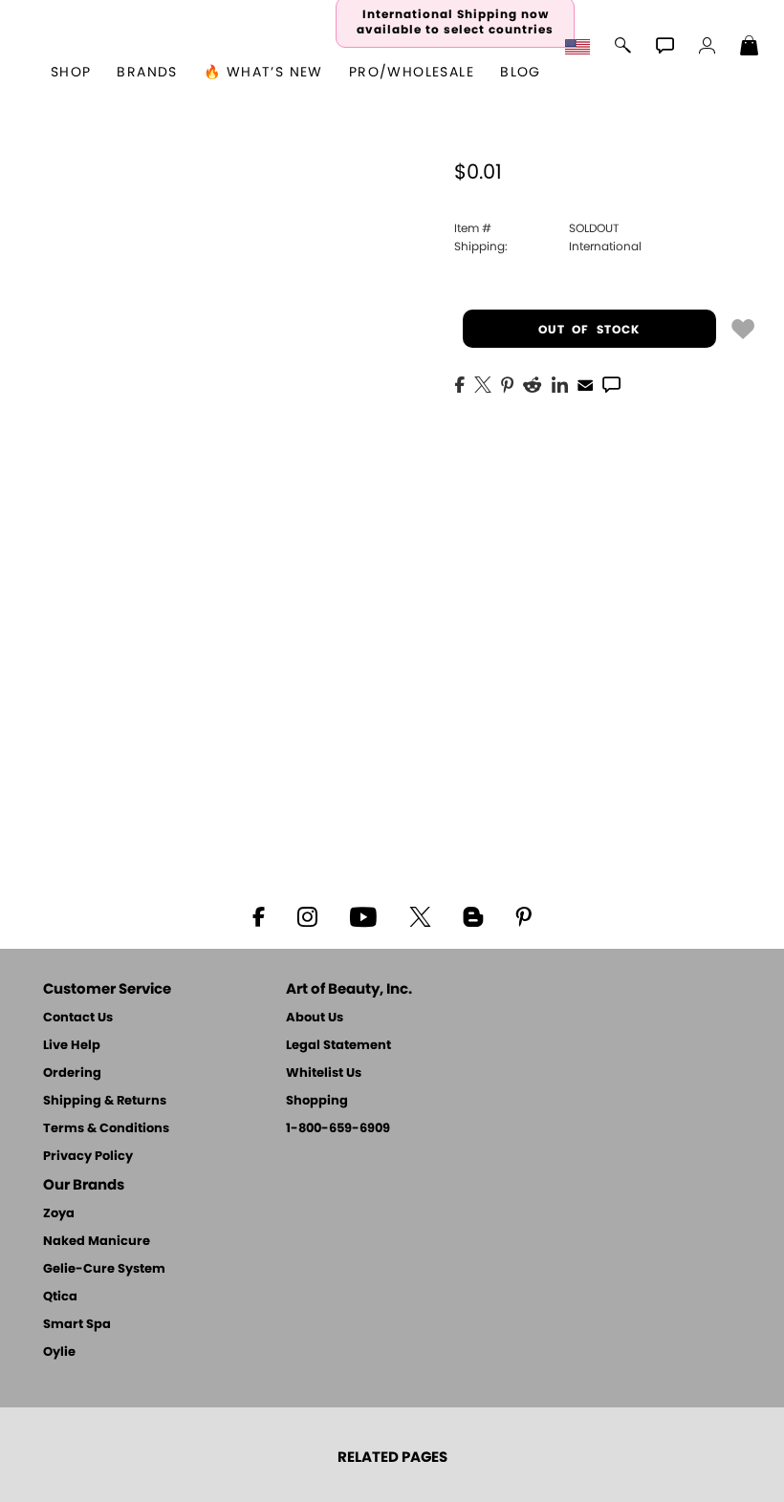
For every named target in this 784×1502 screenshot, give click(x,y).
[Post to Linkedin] (560, 383)
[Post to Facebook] (460, 383)
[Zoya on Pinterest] (523, 915)
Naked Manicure (96, 1241)
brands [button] (147, 72)
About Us (314, 1018)
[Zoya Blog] (472, 915)
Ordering (72, 1073)
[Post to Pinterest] (507, 383)
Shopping (317, 1101)
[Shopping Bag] (749, 47)
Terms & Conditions (106, 1129)
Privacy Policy (88, 1156)
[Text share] (611, 384)
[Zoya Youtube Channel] (363, 915)
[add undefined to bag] (743, 327)
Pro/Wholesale (411, 72)
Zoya (59, 1214)
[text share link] (611, 383)
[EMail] (585, 383)
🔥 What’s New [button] (263, 72)
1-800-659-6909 (338, 1129)
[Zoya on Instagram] (307, 915)
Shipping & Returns (104, 1101)
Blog (520, 72)
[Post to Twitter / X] (482, 383)
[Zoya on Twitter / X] (420, 915)
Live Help (71, 1046)
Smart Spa (77, 1325)
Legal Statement (338, 1046)
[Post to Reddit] (532, 383)
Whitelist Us (323, 1073)
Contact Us (78, 1018)
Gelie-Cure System (104, 1269)
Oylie (59, 1352)
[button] (580, 47)
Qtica (60, 1297)
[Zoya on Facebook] (258, 915)
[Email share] (585, 384)
